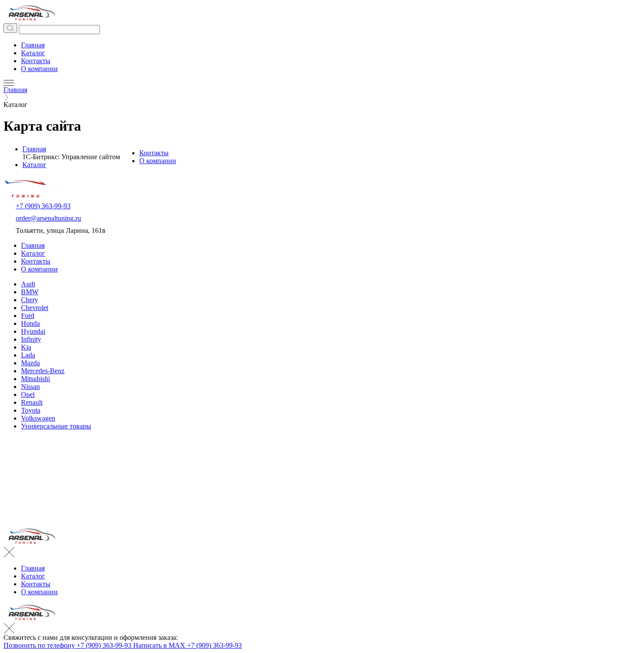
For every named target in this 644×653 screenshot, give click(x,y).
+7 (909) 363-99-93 (43, 206)
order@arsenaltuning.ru (48, 218)
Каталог (33, 53)
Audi (28, 284)
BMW (30, 292)
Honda (30, 323)
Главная (33, 45)
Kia (26, 347)
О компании (39, 68)
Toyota (30, 410)
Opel (28, 394)
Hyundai (33, 331)
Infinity (31, 339)
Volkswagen (38, 418)
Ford (27, 315)
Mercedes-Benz (42, 371)
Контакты (35, 60)
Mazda (30, 363)
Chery (29, 299)
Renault (31, 402)
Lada (28, 355)
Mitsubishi (35, 378)
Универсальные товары (56, 426)
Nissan (30, 386)
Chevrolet (34, 307)
